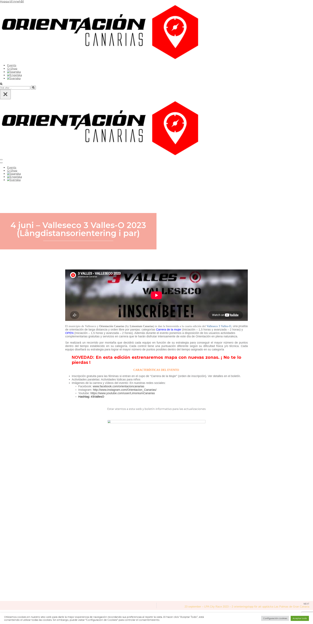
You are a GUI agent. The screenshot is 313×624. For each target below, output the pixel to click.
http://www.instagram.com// (124, 389)
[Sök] (1, 84)
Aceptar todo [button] (300, 618)
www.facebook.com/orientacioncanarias (118, 386)
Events (11, 65)
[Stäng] (5, 94)
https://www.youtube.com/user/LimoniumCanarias (122, 393)
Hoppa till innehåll (12, 1)
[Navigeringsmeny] (1, 159)
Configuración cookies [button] (275, 618)
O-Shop (12, 68)
